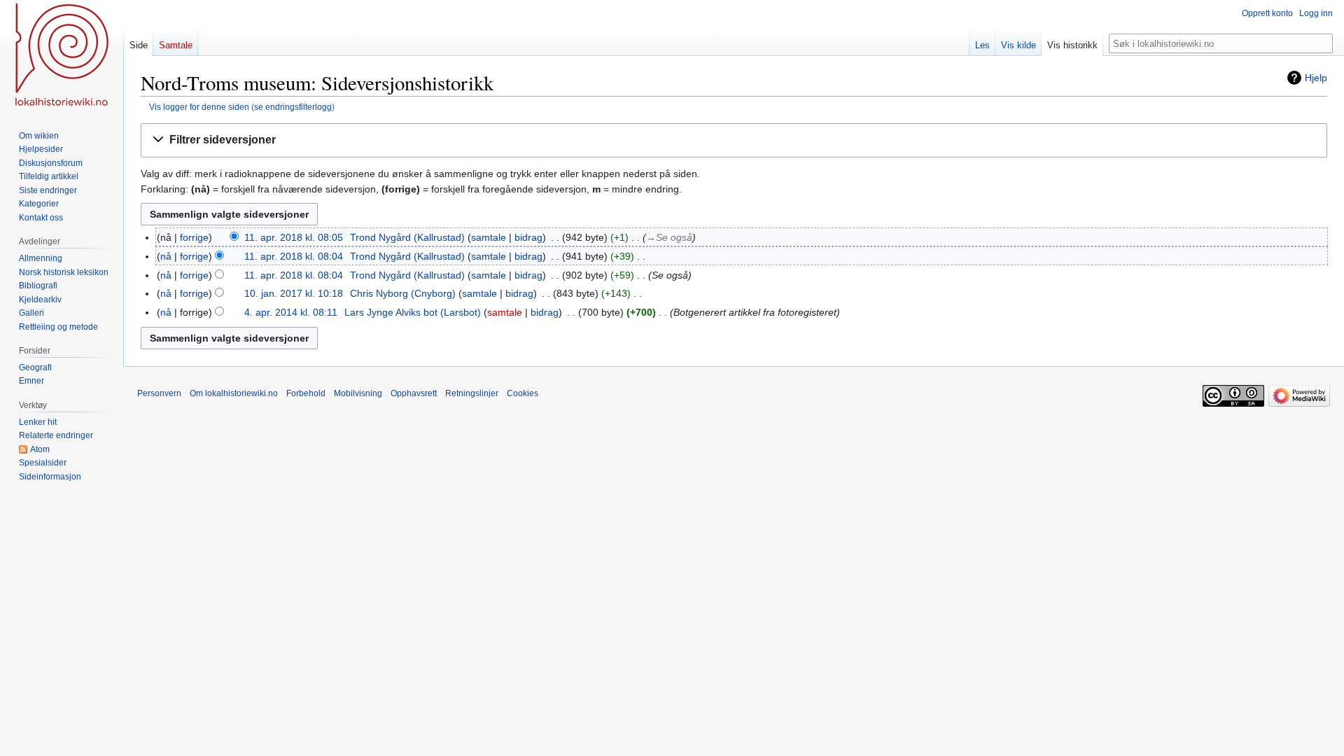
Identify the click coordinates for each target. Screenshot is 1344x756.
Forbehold (306, 393)
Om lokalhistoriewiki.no (234, 393)
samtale (488, 237)
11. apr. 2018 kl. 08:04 (293, 256)
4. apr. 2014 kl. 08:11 (290, 312)
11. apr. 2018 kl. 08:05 (293, 237)
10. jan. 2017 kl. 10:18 (293, 293)
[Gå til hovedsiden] (62, 56)
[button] (734, 140)
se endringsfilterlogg (293, 106)
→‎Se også (669, 237)
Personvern (159, 393)
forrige (194, 237)
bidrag (528, 237)
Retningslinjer (471, 393)
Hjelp (1316, 77)
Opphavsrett (414, 393)
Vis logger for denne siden (199, 106)
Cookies (522, 393)
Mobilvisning (358, 393)
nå (166, 256)
